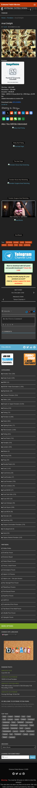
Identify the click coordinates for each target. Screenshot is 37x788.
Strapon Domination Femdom (12, 524)
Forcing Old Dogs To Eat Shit (10, 694)
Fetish (16, 245)
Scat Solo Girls (7, 494)
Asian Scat (6, 378)
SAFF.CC (6, 600)
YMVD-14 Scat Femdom (9, 679)
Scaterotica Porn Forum (10, 604)
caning (22, 242)
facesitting (14, 728)
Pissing (5, 455)
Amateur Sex (7, 373)
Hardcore (15, 731)
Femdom (4, 13)
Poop (4, 460)
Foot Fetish (6, 438)
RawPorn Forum (8, 596)
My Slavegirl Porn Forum (11, 583)
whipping (28, 728)
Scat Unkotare (7, 503)
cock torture (29, 722)
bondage (16, 242)
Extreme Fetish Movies (10, 5)
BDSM (22, 731)
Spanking (6, 520)
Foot (29, 716)
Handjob (5, 442)
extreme (4, 245)
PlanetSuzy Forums (9, 587)
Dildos (5, 399)
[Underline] (8, 325)
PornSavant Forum (9, 591)
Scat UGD (6, 498)
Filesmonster (7, 429)
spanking (12, 737)
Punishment (30, 731)
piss (4, 719)
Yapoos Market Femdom (10, 537)
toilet (21, 728)
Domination (28, 242)
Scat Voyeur (7, 507)
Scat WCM (6, 511)
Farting (5, 412)
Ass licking (9, 242)
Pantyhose (5, 725)
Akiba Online (7, 548)
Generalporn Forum (9, 570)
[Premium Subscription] (34, 347)
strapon (10, 716)
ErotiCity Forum (8, 552)
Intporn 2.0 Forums (9, 574)
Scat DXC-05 (5, 673)
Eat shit (10, 719)
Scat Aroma (6, 473)
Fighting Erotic (7, 425)
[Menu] (34, 4)
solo (11, 734)
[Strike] (10, 325)
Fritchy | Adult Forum (9, 565)
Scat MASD (7, 490)
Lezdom (5, 447)
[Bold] (3, 325)
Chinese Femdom (8, 395)
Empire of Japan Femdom (11, 404)
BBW (4, 382)
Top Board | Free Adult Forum (12, 608)
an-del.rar (4, 104)
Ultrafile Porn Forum (9, 613)
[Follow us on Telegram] (24, 347)
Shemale (6, 516)
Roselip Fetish (7, 464)
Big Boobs (6, 391)
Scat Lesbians (7, 486)
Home (3, 18)
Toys (23, 716)
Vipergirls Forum (8, 617)
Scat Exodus (7, 477)
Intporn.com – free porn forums (12, 578)
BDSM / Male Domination (11, 386)
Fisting (5, 434)
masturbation (6, 731)
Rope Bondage (23, 725)
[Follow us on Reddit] (31, 347)
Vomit (5, 533)
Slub (5, 27)
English (6, 634)
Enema (5, 408)
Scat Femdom (7, 481)
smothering (27, 245)
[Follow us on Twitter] (27, 347)
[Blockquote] (12, 325)
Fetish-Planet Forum (9, 561)
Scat (4, 468)
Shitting (17, 716)
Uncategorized (7, 529)
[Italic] (5, 325)
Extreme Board (8, 557)
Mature (5, 451)
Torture (5, 734)
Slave (20, 245)
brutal (16, 719)
